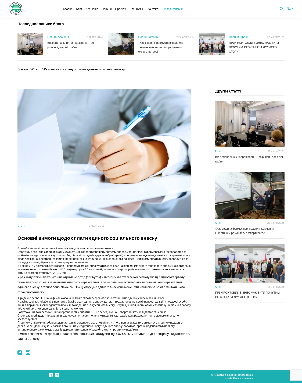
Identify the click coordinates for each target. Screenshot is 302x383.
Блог (79, 8)
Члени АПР (137, 8)
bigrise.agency (245, 377)
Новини (107, 8)
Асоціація (92, 8)
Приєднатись (171, 8)
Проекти (120, 8)
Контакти (153, 8)
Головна (67, 8)
